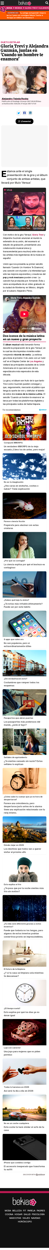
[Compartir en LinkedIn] (30, 112)
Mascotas (15, 1218)
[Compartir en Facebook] (24, 112)
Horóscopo (25, 1221)
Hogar (18, 1214)
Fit (24, 1210)
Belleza (17, 1210)
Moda (8, 1210)
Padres (41, 1210)
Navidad (35, 1218)
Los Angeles (36, 361)
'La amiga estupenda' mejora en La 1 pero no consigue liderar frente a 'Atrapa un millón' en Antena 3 (26, 15)
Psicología (38, 1214)
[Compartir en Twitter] (18, 113)
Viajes (26, 1218)
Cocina (9, 1214)
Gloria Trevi (37, 234)
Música (18, 8)
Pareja (31, 1210)
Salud (27, 1214)
